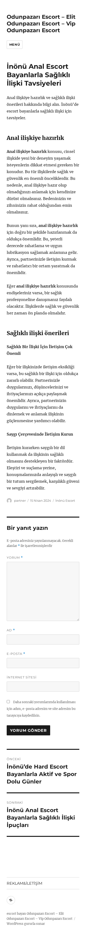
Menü (14, 44)
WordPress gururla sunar (26, 924)
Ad (11, 630)
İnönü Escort (65, 500)
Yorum (15, 558)
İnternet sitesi (22, 677)
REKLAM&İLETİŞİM (24, 883)
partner (20, 500)
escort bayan (16, 914)
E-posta (16, 654)
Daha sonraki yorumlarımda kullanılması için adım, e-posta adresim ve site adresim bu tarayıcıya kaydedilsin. (41, 709)
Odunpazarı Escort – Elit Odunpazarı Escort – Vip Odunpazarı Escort (41, 23)
